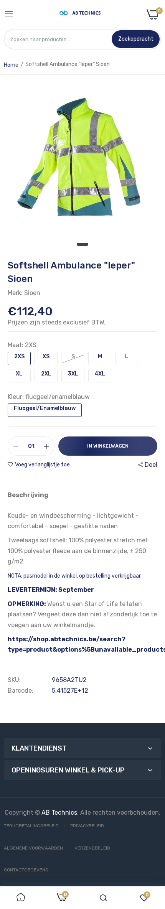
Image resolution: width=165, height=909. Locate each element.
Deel (151, 464)
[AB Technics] (80, 14)
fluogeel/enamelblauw (45, 408)
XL (19, 374)
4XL (99, 374)
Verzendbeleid (92, 848)
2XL (46, 374)
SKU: (14, 680)
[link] (21, 898)
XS (46, 356)
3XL (73, 374)
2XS (19, 356)
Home (11, 65)
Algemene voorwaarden (33, 848)
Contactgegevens (26, 870)
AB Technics (59, 812)
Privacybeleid (87, 825)
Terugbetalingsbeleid (31, 825)
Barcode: (20, 690)
